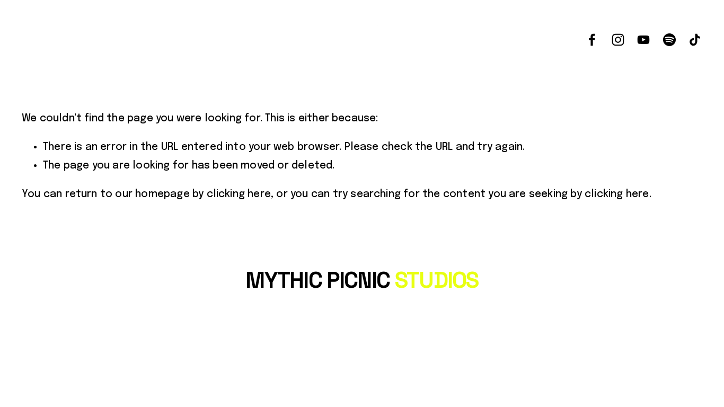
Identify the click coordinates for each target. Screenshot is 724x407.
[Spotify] (669, 39)
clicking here (239, 194)
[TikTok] (694, 39)
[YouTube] (643, 39)
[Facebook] (592, 39)
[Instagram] (618, 39)
